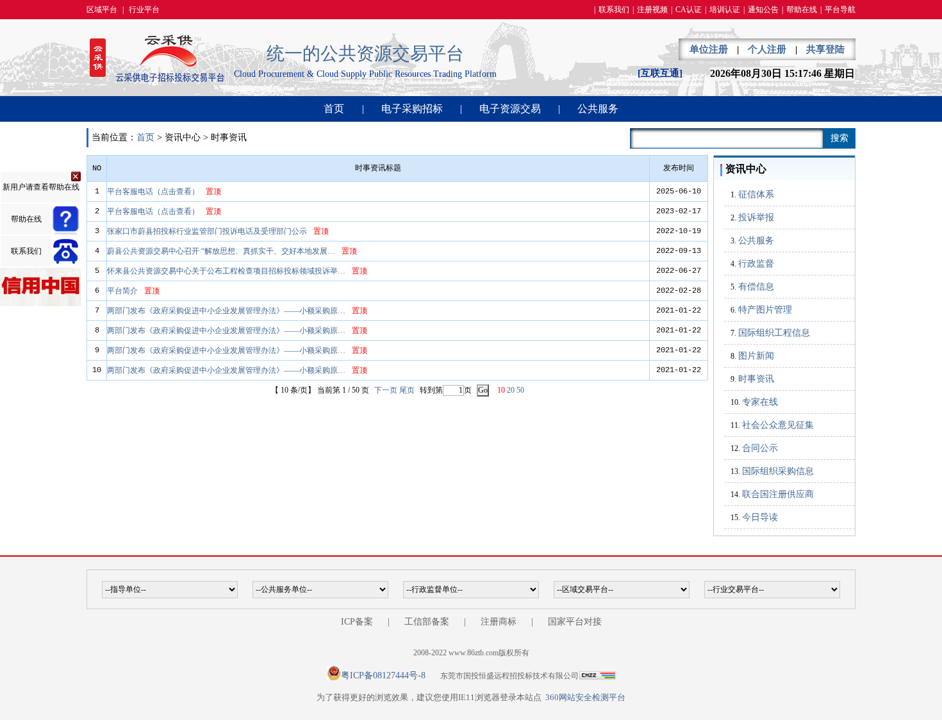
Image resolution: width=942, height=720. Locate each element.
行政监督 (756, 263)
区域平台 (102, 9)
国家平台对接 (575, 621)
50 (520, 390)
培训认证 (724, 9)
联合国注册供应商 (778, 494)
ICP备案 (357, 621)
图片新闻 (756, 356)
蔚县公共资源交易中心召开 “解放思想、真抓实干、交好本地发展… (221, 251)
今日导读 (760, 517)
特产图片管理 (765, 310)
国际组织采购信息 (778, 471)
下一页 (385, 390)
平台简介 (122, 290)
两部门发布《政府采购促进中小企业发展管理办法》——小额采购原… (226, 310)
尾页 (407, 390)
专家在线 (760, 402)
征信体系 (756, 194)
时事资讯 (756, 379)
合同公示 (760, 448)
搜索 (839, 138)
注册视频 (652, 9)
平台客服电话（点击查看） (153, 191)
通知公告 (763, 9)
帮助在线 (801, 9)
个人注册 (767, 49)
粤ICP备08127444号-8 (383, 675)
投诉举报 (756, 217)
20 (511, 390)
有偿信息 (756, 286)
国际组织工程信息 (774, 333)
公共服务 (597, 108)
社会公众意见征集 (778, 425)
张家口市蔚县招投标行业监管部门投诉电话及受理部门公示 (207, 231)
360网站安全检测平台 (585, 697)
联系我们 (614, 9)
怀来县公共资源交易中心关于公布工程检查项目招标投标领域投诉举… (226, 270)
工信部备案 (426, 621)
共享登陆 (825, 49)
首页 (334, 108)
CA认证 (688, 9)
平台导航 (840, 9)
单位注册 (709, 49)
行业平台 (144, 9)
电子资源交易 (510, 108)
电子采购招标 (412, 108)
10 (501, 390)
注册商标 (498, 621)
